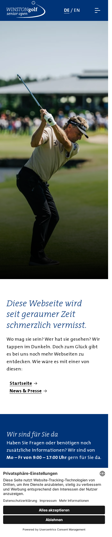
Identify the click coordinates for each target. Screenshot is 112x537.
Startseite (21, 383)
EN (77, 10)
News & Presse (26, 391)
